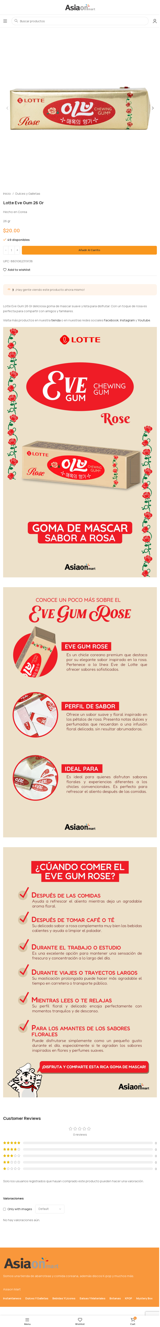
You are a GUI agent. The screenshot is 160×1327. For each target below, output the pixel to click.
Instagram (127, 320)
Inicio (7, 193)
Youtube (144, 320)
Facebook (111, 320)
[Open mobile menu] (5, 21)
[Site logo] (80, 7)
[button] (7, 108)
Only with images (20, 1209)
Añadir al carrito (89, 250)
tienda (56, 320)
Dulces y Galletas (27, 193)
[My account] (155, 21)
